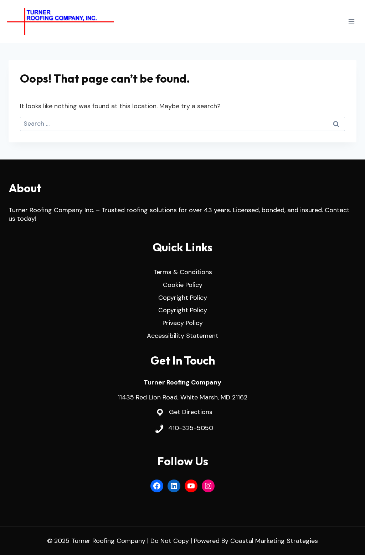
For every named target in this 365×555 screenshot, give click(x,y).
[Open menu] (351, 21)
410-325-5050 (190, 428)
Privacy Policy (183, 323)
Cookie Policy (182, 285)
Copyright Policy (182, 297)
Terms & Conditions (182, 272)
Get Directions (190, 412)
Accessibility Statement (183, 335)
